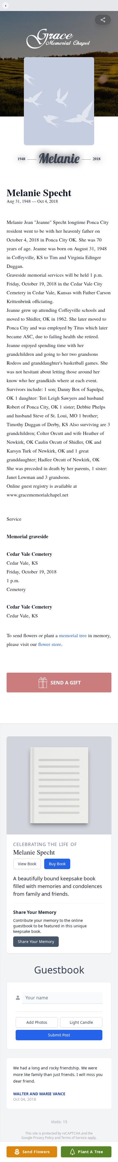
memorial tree (73, 635)
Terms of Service (74, 1137)
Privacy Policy (43, 1137)
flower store (49, 644)
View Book (27, 863)
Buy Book (57, 863)
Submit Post (59, 1035)
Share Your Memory (36, 941)
